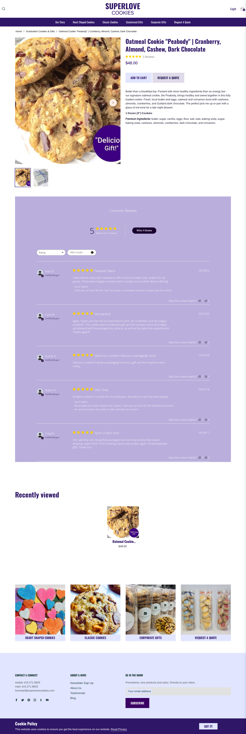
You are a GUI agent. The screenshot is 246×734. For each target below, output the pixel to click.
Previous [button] (22, 102)
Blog (73, 698)
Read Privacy (119, 729)
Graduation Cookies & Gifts (40, 31)
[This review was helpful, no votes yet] (200, 376)
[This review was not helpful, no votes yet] (206, 301)
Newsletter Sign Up (81, 683)
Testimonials (77, 693)
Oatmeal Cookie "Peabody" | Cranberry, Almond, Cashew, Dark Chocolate (123, 541)
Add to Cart (139, 78)
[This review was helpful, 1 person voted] (200, 301)
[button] (3, 9)
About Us (75, 688)
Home (19, 31)
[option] (67, 100)
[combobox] (51, 252)
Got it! (208, 726)
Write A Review (144, 230)
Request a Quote (168, 78)
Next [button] (113, 102)
